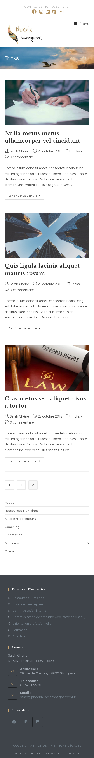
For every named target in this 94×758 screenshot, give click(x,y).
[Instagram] (26, 722)
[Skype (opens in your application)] (54, 11)
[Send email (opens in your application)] (60, 11)
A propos (12, 543)
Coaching (12, 527)
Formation (19, 630)
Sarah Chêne (19, 151)
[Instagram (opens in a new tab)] (41, 11)
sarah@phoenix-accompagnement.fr (48, 697)
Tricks (75, 151)
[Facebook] (14, 722)
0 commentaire (22, 157)
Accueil (10, 502)
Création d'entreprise (27, 604)
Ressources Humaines (21, 510)
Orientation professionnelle (31, 623)
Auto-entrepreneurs (20, 518)
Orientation (14, 535)
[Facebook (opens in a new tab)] (34, 11)
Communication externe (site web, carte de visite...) (48, 617)
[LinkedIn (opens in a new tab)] (47, 11)
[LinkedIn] (37, 722)
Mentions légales (66, 745)
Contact (11, 551)
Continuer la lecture (26, 197)
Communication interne (29, 610)
